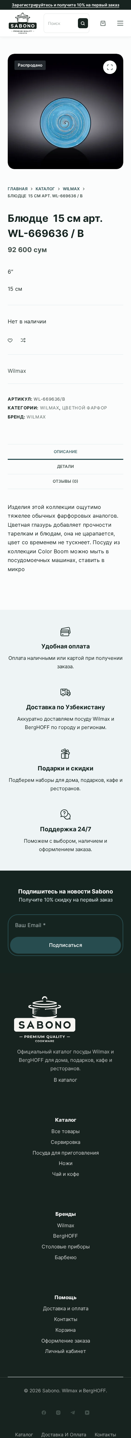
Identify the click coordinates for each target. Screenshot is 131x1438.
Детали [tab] (65, 466)
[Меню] (120, 23)
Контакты (65, 1319)
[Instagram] (58, 1412)
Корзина (65, 1330)
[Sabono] (45, 1019)
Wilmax (17, 370)
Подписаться (65, 945)
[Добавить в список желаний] (10, 340)
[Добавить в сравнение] (23, 340)
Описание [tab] (65, 451)
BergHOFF (65, 1236)
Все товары (65, 1131)
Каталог (24, 1434)
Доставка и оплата (65, 1308)
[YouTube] (87, 1412)
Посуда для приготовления (66, 1153)
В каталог (65, 1080)
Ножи (66, 1163)
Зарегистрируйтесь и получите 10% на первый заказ (65, 4)
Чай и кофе (65, 1174)
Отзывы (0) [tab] (65, 481)
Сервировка (65, 1142)
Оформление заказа (65, 1340)
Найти (83, 23)
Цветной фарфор (84, 407)
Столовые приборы (66, 1246)
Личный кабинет (65, 1351)
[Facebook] (44, 1412)
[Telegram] (73, 1412)
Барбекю (66, 1257)
